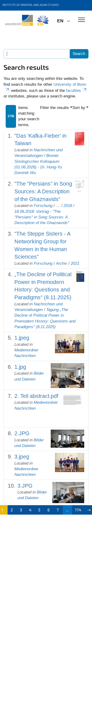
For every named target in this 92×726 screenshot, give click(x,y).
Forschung (43, 205)
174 (78, 509)
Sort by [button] (78, 107)
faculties (73, 90)
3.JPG (25, 486)
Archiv (61, 263)
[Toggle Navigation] (81, 20)
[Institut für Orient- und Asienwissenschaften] (27, 20)
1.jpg (20, 367)
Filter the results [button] (54, 107)
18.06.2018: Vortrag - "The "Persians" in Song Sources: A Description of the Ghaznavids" (41, 217)
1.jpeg (21, 338)
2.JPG (21, 433)
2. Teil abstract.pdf (36, 396)
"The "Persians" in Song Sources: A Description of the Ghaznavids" (43, 191)
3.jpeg (21, 457)
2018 (67, 205)
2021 (75, 263)
